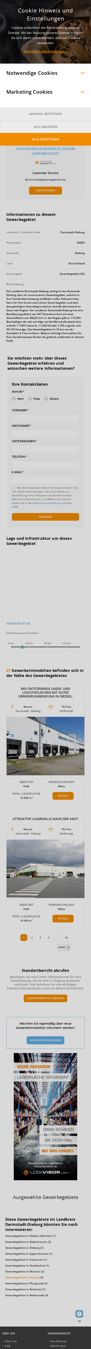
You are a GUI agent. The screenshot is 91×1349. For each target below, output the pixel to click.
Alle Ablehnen (46, 127)
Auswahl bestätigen (45, 114)
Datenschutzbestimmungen (45, 51)
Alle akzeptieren (45, 139)
